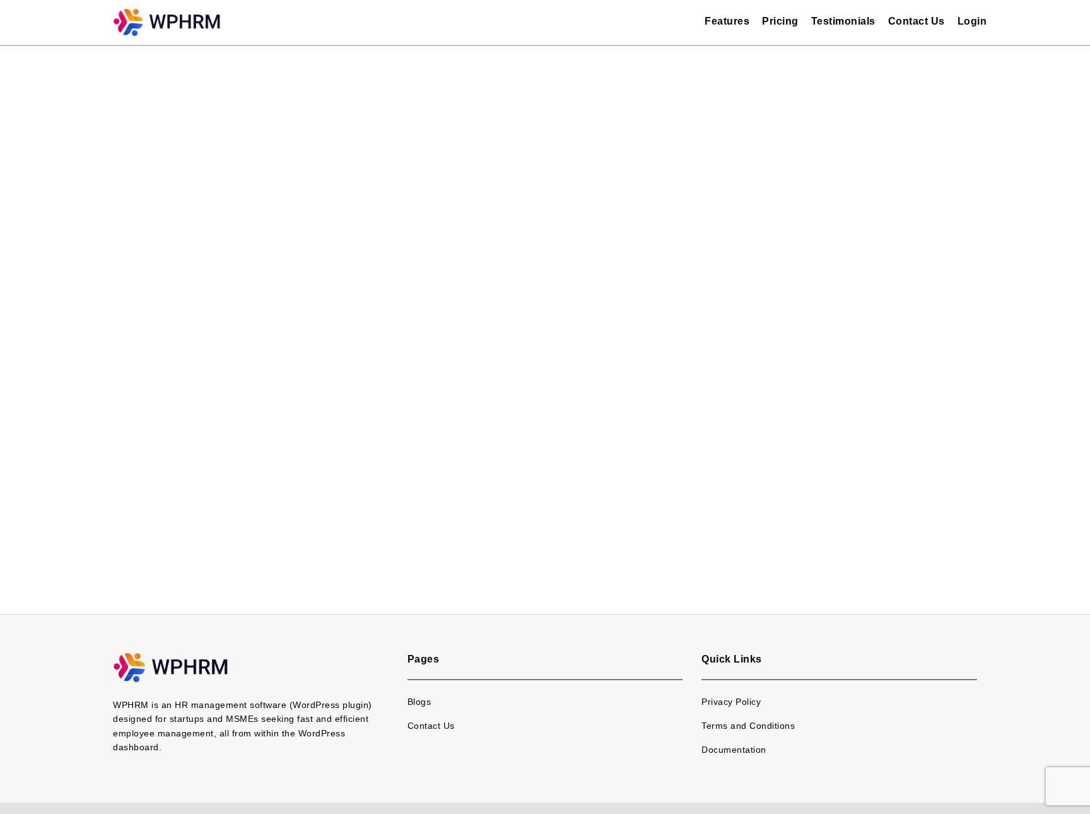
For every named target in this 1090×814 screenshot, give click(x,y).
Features (727, 21)
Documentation (733, 750)
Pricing (780, 21)
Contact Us (916, 21)
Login (972, 21)
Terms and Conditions (748, 726)
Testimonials (843, 21)
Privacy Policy (731, 702)
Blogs (419, 702)
